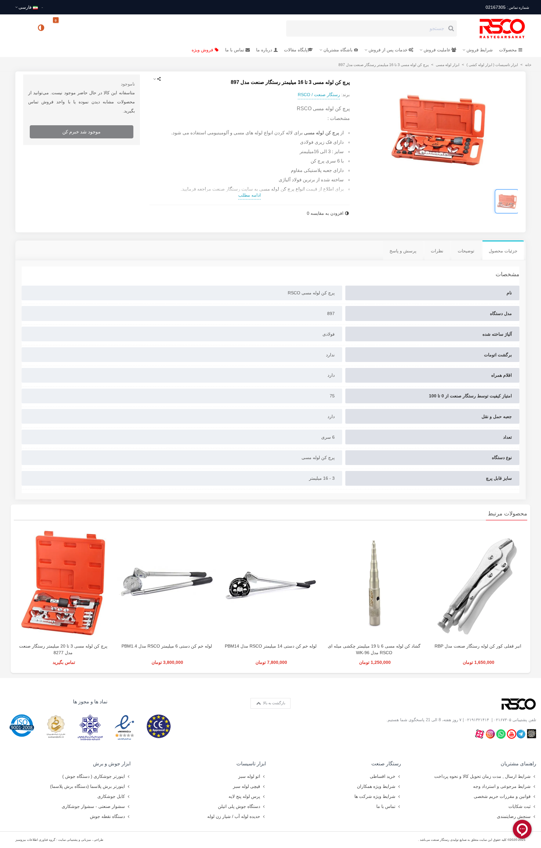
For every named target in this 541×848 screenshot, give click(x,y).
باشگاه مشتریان (338, 49)
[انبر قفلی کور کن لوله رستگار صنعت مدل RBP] (478, 583)
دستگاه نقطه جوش (107, 816)
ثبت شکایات (519, 806)
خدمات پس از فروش (388, 49)
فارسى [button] (25, 7)
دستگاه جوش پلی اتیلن (239, 806)
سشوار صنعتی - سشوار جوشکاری (93, 806)
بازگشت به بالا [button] (273, 703)
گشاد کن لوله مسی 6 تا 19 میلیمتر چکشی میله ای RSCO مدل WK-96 (374, 649)
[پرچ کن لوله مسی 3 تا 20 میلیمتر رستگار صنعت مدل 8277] (63, 583)
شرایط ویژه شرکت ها (374, 796)
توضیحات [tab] (466, 250)
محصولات (508, 49)
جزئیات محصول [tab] (503, 250)
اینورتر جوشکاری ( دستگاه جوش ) (93, 776)
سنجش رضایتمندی (514, 816)
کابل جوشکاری (111, 796)
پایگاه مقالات (295, 49)
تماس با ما (234, 49)
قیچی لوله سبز (246, 786)
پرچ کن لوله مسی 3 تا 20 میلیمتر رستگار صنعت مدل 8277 (63, 649)
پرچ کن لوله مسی (321, 132)
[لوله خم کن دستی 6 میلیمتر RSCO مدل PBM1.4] (166, 583)
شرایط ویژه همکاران (376, 786)
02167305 (507, 7)
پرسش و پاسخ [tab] (402, 250)
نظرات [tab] (437, 250)
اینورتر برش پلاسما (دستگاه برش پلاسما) (87, 786)
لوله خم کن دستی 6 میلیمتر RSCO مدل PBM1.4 (166, 646)
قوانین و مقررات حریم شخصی (502, 796)
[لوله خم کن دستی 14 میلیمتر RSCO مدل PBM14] (270, 583)
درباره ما (264, 49)
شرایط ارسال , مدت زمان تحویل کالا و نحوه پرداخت (482, 776)
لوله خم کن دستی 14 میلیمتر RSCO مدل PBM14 (271, 646)
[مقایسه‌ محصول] (41, 28)
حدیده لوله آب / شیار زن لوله (233, 816)
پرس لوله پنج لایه (244, 796)
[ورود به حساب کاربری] (22, 28)
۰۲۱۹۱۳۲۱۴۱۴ (477, 719)
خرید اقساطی (382, 776)
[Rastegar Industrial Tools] (495, 28)
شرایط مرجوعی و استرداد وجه (502, 786)
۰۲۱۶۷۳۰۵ (502, 719)
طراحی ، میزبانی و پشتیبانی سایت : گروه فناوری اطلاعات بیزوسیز (59, 839)
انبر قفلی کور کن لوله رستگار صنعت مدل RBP (478, 646)
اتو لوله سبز (249, 776)
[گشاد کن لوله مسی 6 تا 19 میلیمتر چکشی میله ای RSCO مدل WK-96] (374, 583)
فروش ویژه (202, 49)
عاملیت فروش (437, 49)
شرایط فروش (479, 49)
